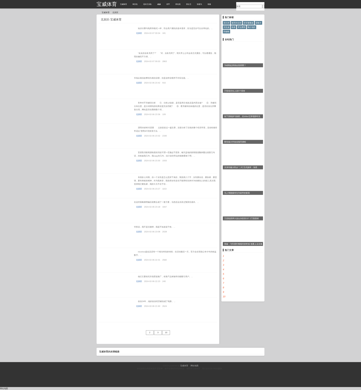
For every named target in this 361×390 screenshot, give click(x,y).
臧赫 (159, 4)
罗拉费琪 (242, 27)
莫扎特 (226, 23)
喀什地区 (252, 27)
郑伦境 (177, 4)
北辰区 (115, 12)
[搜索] (263, 6)
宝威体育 (107, 4)
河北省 (226, 27)
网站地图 (194, 365)
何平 (168, 4)
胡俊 (209, 4)
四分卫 (188, 4)
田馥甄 (226, 31)
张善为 (199, 4)
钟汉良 (135, 4)
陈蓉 (233, 27)
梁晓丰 (258, 23)
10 (166, 332)
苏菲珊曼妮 (248, 23)
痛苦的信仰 (236, 23)
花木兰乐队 (147, 4)
